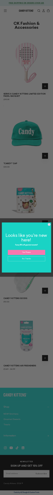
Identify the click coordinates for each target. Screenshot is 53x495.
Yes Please (26, 252)
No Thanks (26, 259)
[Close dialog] (49, 224)
